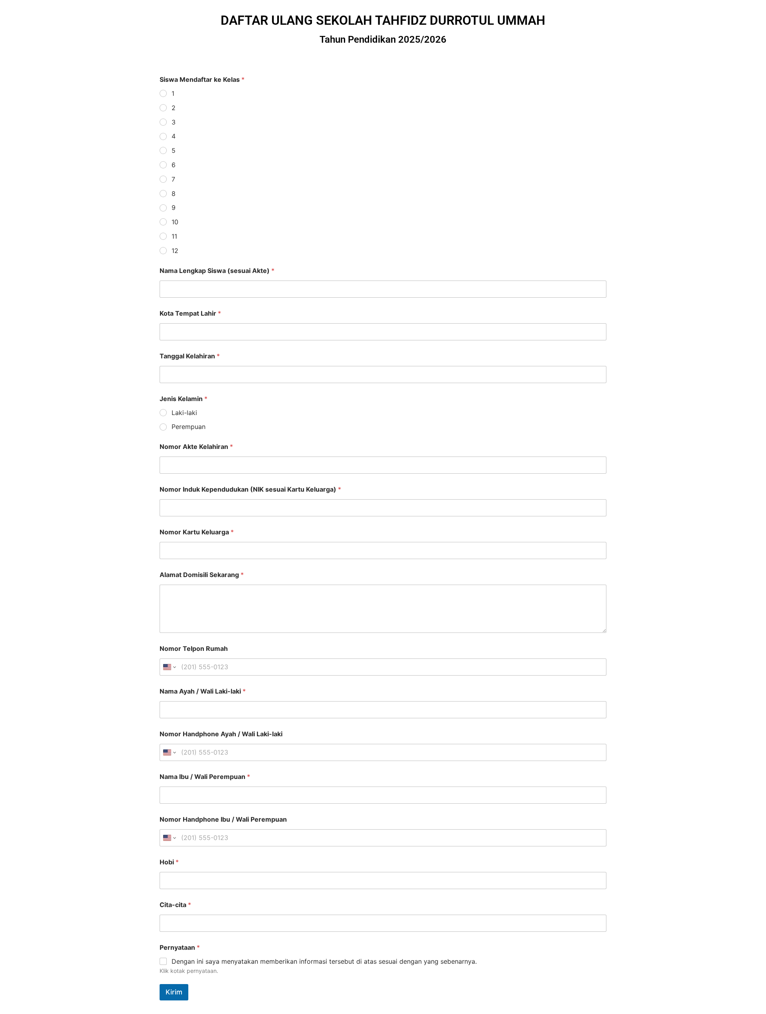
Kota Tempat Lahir (190, 313)
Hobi (169, 862)
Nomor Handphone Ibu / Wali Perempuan (223, 819)
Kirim (174, 992)
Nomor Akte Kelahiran (196, 447)
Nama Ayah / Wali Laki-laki (203, 691)
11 (174, 236)
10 (175, 222)
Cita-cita (175, 905)
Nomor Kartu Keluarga (197, 532)
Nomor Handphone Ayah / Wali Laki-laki (221, 734)
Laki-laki (184, 413)
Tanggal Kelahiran (190, 356)
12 (175, 251)
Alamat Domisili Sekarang (202, 575)
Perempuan (188, 427)
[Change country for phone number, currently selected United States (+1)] (169, 667)
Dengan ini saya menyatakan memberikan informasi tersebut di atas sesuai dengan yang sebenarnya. (324, 961)
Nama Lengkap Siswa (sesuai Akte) (217, 271)
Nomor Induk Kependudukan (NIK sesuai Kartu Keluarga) (250, 489)
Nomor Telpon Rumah (194, 648)
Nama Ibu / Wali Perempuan (205, 777)
